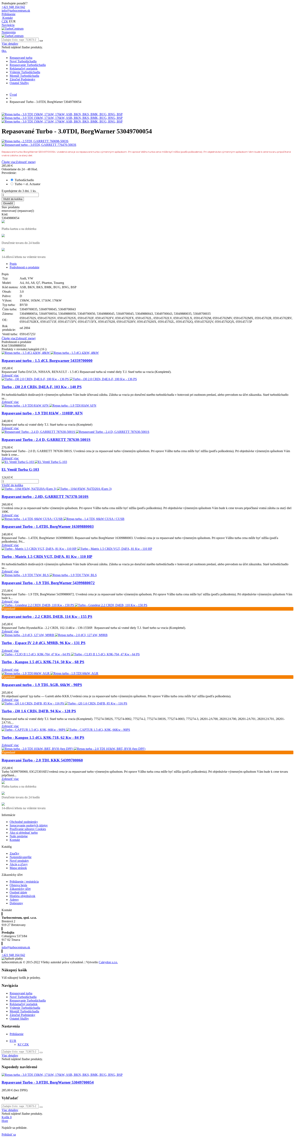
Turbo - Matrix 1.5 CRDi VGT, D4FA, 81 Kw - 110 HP (47, 556)
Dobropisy (16, 903)
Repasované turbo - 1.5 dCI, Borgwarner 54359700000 (47, 360)
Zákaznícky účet (20, 888)
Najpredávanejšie (21, 857)
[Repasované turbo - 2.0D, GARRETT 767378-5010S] (57, 488)
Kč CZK (23, 1044)
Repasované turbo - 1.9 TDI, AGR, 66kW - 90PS (42, 685)
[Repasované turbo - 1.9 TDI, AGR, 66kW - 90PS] (50, 673)
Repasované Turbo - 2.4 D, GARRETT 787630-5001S (46, 440)
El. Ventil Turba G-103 (20, 469)
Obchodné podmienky (24, 821)
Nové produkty (19, 860)
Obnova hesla (18, 885)
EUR (13, 1041)
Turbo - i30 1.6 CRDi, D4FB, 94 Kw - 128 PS (39, 711)
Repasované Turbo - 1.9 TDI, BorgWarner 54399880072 (48, 583)
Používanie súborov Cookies (28, 829)
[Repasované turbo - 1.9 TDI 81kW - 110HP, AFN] (49, 405)
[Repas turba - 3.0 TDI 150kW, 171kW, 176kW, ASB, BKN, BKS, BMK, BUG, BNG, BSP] (62, 114)
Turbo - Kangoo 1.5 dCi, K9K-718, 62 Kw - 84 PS (43, 737)
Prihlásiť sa (9, 1134)
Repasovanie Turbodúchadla (28, 65)
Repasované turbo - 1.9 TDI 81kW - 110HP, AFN (42, 413)
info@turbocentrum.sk (16, 947)
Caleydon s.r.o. (108, 962)
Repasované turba (21, 57)
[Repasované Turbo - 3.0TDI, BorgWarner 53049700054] (62, 1074)
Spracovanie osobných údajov (29, 825)
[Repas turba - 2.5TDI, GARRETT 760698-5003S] (147, 141)
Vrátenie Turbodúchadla (25, 72)
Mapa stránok (18, 868)
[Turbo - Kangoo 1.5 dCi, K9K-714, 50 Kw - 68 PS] (71, 654)
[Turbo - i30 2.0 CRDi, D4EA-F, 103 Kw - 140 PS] (69, 379)
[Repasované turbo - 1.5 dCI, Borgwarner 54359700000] (50, 352)
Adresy (14, 899)
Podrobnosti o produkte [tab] (24, 267)
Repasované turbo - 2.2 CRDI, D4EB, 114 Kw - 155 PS (47, 616)
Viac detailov (10, 43)
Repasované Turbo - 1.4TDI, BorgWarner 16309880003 (48, 526)
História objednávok (22, 896)
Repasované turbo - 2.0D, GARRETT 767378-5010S (45, 496)
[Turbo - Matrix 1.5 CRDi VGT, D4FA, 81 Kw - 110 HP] (77, 548)
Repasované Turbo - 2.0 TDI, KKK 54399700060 (42, 760)
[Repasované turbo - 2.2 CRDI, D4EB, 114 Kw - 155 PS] (74, 605)
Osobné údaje (18, 892)
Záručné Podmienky (22, 79)
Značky (14, 853)
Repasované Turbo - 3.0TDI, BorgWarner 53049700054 (48, 1082)
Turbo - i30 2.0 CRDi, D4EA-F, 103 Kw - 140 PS (42, 387)
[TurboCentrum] (12, 28)
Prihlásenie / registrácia (24, 881)
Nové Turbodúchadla (23, 61)
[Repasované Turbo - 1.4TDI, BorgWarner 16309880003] (63, 519)
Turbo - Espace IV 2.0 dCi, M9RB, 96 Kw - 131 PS (43, 643)
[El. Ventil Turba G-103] (34, 462)
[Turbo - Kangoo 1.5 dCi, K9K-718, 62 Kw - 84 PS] (66, 729)
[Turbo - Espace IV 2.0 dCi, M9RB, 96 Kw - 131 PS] (55, 635)
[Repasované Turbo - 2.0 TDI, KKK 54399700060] (73, 748)
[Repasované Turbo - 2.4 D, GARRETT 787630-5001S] (75, 431)
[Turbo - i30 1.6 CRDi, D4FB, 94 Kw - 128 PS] (64, 703)
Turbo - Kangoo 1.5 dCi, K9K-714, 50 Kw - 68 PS (43, 662)
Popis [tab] (13, 263)
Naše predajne (19, 836)
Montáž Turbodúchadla (24, 75)
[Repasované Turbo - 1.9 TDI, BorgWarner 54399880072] (49, 575)
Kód (5, 345)
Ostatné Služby (19, 83)
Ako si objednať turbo (24, 832)
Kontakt (15, 840)
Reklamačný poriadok (24, 68)
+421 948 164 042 (13, 955)
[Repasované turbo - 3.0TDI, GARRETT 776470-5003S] (147, 145)
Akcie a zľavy (19, 864)
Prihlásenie (16, 1034)
